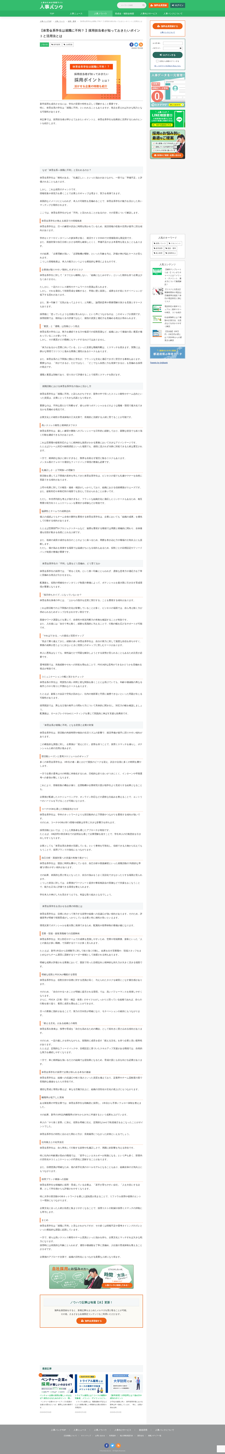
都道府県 (143, 1430)
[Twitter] (136, 45)
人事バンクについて (173, 13)
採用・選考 (72, 21)
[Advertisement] (91, 147)
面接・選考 (172, 248)
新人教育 (159, 253)
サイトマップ (86, 1436)
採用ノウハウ (161, 243)
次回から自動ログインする (169, 61)
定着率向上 (172, 253)
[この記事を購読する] (141, 45)
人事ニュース (76, 13)
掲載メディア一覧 (154, 1436)
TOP (52, 13)
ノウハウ (44, 44)
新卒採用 (56, 44)
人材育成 (69, 44)
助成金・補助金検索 (124, 13)
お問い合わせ (100, 1436)
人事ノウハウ (100, 13)
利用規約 (112, 1436)
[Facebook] (131, 45)
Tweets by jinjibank (159, 363)
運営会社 (140, 1436)
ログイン (179, 5)
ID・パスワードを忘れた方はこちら (167, 66)
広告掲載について (70, 1436)
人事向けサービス (148, 13)
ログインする (169, 55)
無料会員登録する (93, 1321)
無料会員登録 (160, 5)
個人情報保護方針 (126, 1436)
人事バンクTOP (45, 21)
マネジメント (176, 243)
